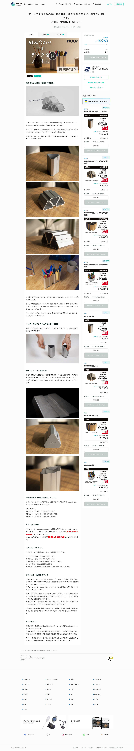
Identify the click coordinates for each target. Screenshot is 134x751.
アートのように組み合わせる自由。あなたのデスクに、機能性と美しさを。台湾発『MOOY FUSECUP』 (67, 18)
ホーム (31, 34)
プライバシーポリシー (96, 87)
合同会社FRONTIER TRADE (62, 27)
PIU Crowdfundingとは (26, 658)
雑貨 (79, 27)
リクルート (83, 747)
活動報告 (44, 34)
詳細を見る (96, 145)
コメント (59, 34)
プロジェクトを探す (40, 658)
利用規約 (91, 747)
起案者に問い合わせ (96, 77)
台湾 (74, 27)
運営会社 (23, 660)
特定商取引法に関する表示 (96, 82)
